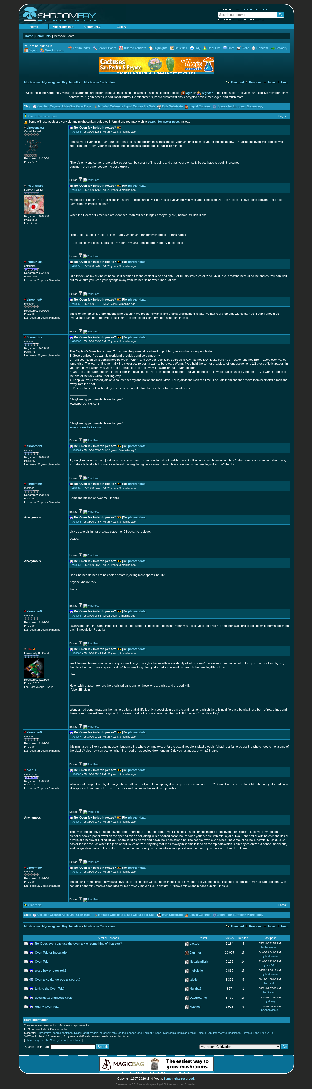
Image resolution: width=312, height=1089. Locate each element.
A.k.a (270, 1032)
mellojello (196, 970)
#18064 (76, 564)
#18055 (76, 131)
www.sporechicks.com (85, 427)
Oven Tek (41, 961)
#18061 (76, 450)
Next (284, 82)
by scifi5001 (270, 965)
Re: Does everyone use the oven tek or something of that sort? (78, 943)
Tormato (247, 1032)
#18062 (76, 488)
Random (262, 48)
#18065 (76, 615)
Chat (231, 48)
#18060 (76, 341)
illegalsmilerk (199, 961)
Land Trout (259, 1032)
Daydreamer (198, 997)
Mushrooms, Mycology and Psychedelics (52, 82)
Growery (281, 48)
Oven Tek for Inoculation (51, 952)
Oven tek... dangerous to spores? (58, 979)
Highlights (160, 48)
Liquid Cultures (200, 106)
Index (271, 82)
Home (34, 26)
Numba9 (195, 988)
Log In (242, 19)
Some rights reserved (179, 1078)
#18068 (76, 774)
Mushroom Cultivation (99, 82)
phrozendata (137, 185)
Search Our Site (228, 9)
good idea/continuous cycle (54, 997)
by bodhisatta (270, 956)
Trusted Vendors (135, 48)
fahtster (116, 1032)
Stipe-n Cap (205, 1032)
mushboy (105, 1032)
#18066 (76, 653)
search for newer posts (164, 121)
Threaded (237, 82)
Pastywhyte (220, 1032)
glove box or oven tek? (50, 970)
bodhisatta (234, 1032)
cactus (194, 943)
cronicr (192, 1032)
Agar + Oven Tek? (47, 1006)
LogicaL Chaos (152, 1032)
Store (245, 48)
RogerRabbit (81, 1032)
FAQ (197, 48)
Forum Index (81, 48)
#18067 (76, 736)
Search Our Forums (255, 9)
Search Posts (107, 48)
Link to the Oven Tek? (50, 988)
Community (92, 26)
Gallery (122, 26)
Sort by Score (58, 1040)
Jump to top (34, 905)
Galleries (181, 48)
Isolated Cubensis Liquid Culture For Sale (126, 106)
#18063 (76, 521)
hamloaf (182, 1032)
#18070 (76, 871)
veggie (94, 1032)
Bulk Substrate (172, 106)
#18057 (76, 189)
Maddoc (195, 1006)
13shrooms (169, 1032)
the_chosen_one (132, 1032)
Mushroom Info (63, 26)
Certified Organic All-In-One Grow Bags (64, 106)
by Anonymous (270, 947)
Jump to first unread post (42, 116)
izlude (194, 979)
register (207, 93)
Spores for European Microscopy (240, 106)
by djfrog (270, 1001)
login (188, 93)
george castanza (63, 1032)
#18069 (76, 821)
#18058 (76, 266)
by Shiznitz (269, 992)
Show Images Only (37, 1040)
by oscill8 (269, 983)
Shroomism (44, 1032)
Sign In (33, 50)
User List (214, 48)
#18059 (76, 303)
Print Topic (75, 1040)
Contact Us (257, 19)
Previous (255, 82)
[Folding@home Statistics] (34, 155)
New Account (226, 19)
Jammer (195, 952)
